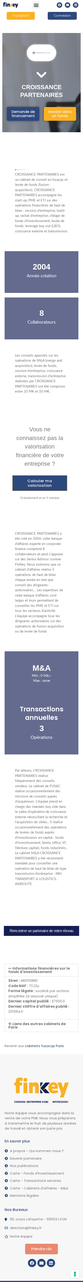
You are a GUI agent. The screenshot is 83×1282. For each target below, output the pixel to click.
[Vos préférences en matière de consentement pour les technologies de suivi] (75, 1274)
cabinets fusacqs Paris (44, 1045)
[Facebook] (59, 5)
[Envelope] (67, 5)
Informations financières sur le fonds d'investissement (39, 970)
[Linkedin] (75, 5)
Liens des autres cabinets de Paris (37, 1025)
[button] (36, 5)
